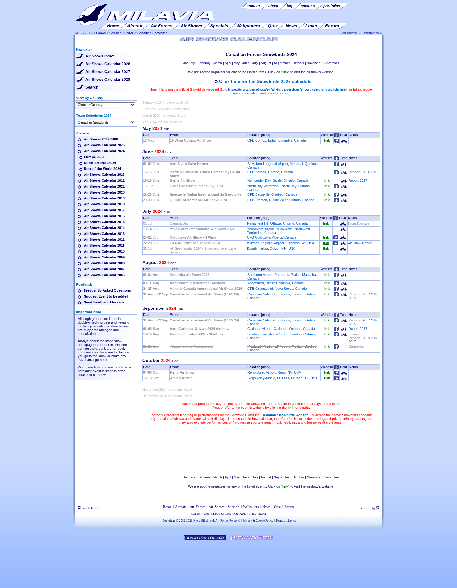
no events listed (176, 102)
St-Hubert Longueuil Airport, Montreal (275, 164)
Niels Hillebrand (203, 520)
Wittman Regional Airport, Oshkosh (273, 243)
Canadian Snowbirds (152, 32)
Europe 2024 (94, 157)
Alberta (277, 237)
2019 (366, 338)
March (217, 63)
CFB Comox (256, 140)
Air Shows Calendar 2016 (104, 216)
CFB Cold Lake (258, 237)
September (282, 63)
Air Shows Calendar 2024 (104, 151)
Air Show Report (360, 243)
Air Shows (98, 32)
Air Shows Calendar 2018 (104, 204)
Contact (195, 513)
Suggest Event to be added (106, 296)
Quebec (311, 164)
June (246, 63)
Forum (289, 506)
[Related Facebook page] (336, 141)
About (206, 513)
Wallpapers (251, 506)
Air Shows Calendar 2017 (104, 210)
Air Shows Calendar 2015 (104, 222)
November (314, 63)
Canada (300, 140)
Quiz (277, 506)
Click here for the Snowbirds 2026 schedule (265, 81)
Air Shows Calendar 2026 (107, 64)
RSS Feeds (239, 513)
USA (310, 243)
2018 (374, 338)
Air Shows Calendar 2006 (104, 275)
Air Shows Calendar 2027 (107, 72)
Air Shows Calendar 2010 (104, 251)
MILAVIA (81, 32)
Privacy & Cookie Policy (258, 520)
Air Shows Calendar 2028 (107, 79)
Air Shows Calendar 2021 (104, 186)
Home (167, 506)
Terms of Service (286, 520)
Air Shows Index (99, 56)
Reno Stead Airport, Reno (266, 372)
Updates (226, 513)
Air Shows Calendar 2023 (104, 174)
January (189, 63)
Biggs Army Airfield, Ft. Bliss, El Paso (274, 378)
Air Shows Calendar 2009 (104, 257)
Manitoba (309, 274)
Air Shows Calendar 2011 (104, 245)
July (255, 63)
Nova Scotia (284, 288)
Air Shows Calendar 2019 (104, 198)
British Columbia (280, 140)
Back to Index (89, 508)
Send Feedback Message (104, 302)
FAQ (216, 513)
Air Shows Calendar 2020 (104, 192)
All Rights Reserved (227, 520)
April (228, 63)
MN (284, 248)
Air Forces (197, 506)
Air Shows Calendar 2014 (104, 228)
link (327, 140)
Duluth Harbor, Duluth (263, 248)
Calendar (115, 32)
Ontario (273, 172)
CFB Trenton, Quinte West (267, 200)
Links (252, 513)
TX (306, 378)
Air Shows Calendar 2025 (104, 145)
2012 (374, 172)
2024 (130, 32)
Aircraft (180, 506)
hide (167, 128)
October (298, 63)
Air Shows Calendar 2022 (104, 180)
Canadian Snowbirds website (284, 415)
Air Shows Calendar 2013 (104, 233)
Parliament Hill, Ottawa (264, 223)
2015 (352, 298)
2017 (366, 294)
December (331, 63)
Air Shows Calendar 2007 (104, 269)
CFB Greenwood (260, 288)
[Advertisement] (261, 450)
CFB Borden (256, 172)
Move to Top (368, 508)
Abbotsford (255, 283)
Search (91, 87)
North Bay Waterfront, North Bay (272, 186)
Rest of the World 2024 (102, 169)
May (237, 63)
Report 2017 (358, 180)
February (204, 63)
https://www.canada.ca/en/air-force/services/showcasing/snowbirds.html (287, 89)
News (266, 506)
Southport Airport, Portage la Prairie (273, 274)
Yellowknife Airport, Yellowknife (270, 229)
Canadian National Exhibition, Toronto (275, 294)
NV (290, 372)
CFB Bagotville (258, 194)
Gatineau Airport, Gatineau (267, 328)
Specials (233, 506)
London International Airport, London (274, 334)
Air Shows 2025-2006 (101, 139)
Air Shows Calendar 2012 (104, 239)
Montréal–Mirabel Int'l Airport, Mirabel (274, 346)
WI (304, 243)
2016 (366, 172)
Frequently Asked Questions (107, 290)
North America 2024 (100, 163)
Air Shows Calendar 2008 (104, 263)
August (266, 63)
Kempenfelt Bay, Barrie (264, 180)
